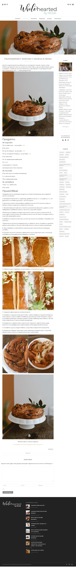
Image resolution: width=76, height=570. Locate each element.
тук (17, 70)
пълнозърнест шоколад (63, 207)
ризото (61, 212)
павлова (62, 194)
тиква (61, 221)
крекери (68, 184)
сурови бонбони (64, 219)
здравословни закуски (63, 176)
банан (67, 154)
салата (67, 212)
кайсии (62, 182)
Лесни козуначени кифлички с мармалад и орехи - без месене (38, 544)
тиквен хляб (67, 221)
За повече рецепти (37, 444)
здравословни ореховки (63, 179)
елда (65, 172)
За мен (49, 18)
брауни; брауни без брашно (65, 165)
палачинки (63, 196)
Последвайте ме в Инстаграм (22, 444)
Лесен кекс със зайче (37, 550)
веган (61, 167)
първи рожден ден (65, 209)
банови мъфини (64, 157)
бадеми (62, 154)
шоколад (62, 231)
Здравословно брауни (38, 505)
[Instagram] (7, 4)
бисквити (62, 159)
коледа (67, 182)
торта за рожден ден (65, 226)
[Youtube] (2, 4)
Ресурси (34, 18)
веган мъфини (63, 170)
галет (61, 172)
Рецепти (25, 18)
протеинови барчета (65, 203)
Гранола (62, 152)
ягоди (66, 236)
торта (61, 224)
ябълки (61, 236)
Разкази (42, 18)
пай (67, 194)
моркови (62, 189)
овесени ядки (63, 191)
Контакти (57, 18)
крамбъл (62, 184)
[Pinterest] (4, 4)
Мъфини (68, 152)
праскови (62, 201)
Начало (17, 18)
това (23, 145)
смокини (62, 214)
